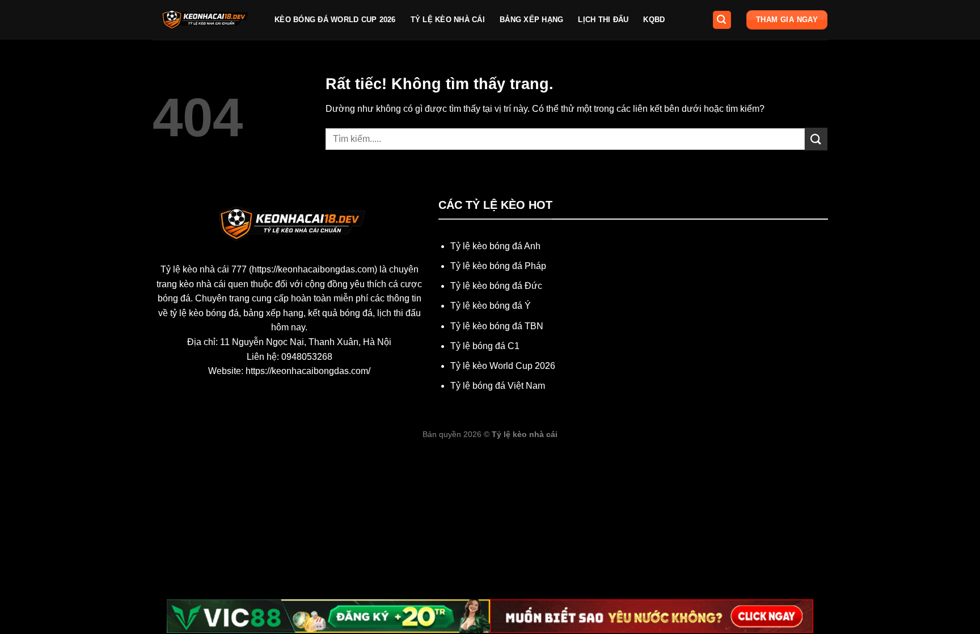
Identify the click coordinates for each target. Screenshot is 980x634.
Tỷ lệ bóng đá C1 (484, 346)
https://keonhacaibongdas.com (313, 269)
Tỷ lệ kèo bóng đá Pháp (498, 266)
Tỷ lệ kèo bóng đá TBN (496, 326)
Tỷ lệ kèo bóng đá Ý (490, 305)
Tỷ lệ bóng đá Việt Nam (497, 386)
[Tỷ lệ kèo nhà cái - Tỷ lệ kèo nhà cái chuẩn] (205, 20)
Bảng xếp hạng (531, 19)
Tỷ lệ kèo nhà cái (448, 19)
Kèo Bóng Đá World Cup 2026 (335, 19)
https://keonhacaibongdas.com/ (308, 371)
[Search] (722, 20)
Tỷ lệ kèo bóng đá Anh (495, 246)
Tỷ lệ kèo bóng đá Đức (496, 286)
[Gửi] (816, 139)
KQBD (654, 19)
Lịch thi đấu (603, 19)
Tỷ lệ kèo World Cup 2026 (502, 366)
